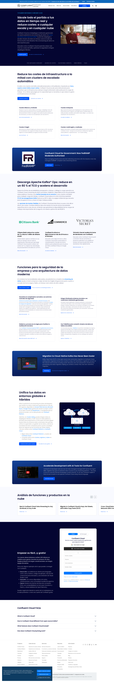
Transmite (19, 653)
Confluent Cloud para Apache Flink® (30, 328)
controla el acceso (42, 300)
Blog (69, 655)
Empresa (70, 646)
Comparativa (60, 669)
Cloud (73, 534)
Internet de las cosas (33, 664)
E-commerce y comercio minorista (49, 648)
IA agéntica (31, 655)
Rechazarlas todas (43, 674)
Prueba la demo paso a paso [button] (28, 443)
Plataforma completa (64, 63)
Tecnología (44, 660)
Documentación (60, 651)
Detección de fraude (33, 660)
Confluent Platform (38, 434)
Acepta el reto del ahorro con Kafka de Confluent (65, 1)
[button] (78, 544)
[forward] (95, 497)
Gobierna (19, 660)
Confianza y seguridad (73, 664)
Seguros (43, 657)
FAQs (85, 63)
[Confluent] (25, 5)
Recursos (59, 643)
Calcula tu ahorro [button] (23, 98)
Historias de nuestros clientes (35, 646)
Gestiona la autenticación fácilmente (28, 300)
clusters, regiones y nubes (42, 437)
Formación (59, 657)
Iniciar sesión (74, 576)
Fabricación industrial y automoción (49, 651)
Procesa (19, 657)
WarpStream (36, 410)
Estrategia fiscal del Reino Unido (75, 666)
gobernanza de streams (47, 328)
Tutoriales (59, 653)
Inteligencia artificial (33, 653)
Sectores (44, 643)
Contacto (70, 648)
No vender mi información (53, 674)
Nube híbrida (78, 63)
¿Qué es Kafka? (60, 646)
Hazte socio (70, 662)
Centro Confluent (21, 664)
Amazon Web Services (41, 407)
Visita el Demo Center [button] (24, 287)
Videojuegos (44, 662)
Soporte (59, 655)
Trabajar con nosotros (72, 651)
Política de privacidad (73, 581)
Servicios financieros (46, 646)
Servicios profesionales (62, 660)
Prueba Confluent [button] (84, 6)
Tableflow (75, 328)
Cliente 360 (31, 662)
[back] (91, 497)
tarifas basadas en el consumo (46, 194)
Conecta (19, 655)
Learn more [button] (49, 165)
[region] (27, 674)
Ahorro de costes (50, 63)
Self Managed (83, 534)
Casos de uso (32, 643)
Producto (19, 643)
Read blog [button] (46, 370)
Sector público (45, 655)
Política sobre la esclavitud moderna (66, 674)
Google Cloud (27, 409)
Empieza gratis (78, 573)
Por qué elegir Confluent (34, 63)
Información (71, 643)
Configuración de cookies (79, 674)
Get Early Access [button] (49, 478)
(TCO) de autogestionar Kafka (27, 198)
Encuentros (59, 666)
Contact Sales (91, 1)
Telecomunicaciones (46, 653)
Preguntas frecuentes (72, 660)
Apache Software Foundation (62, 677)
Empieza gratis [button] (22, 54)
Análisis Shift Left (32, 651)
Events (58, 662)
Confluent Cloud (26, 435)
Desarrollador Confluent (62, 648)
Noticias (70, 657)
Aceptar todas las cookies (44, 671)
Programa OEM (60, 664)
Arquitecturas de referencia (34, 648)
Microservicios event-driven (34, 657)
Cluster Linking (31, 417)
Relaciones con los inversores (74, 653)
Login (83, 1)
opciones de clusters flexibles (29, 203)
